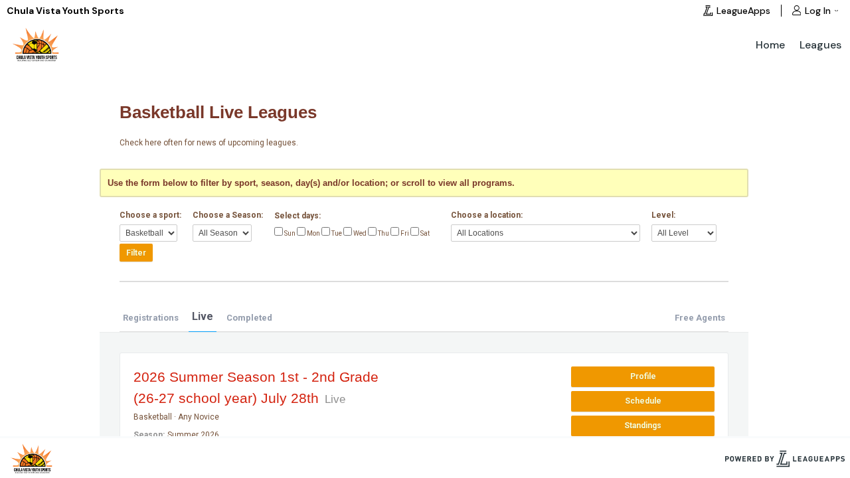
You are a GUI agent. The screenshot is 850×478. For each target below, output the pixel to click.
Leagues (820, 45)
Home (770, 45)
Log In (818, 11)
